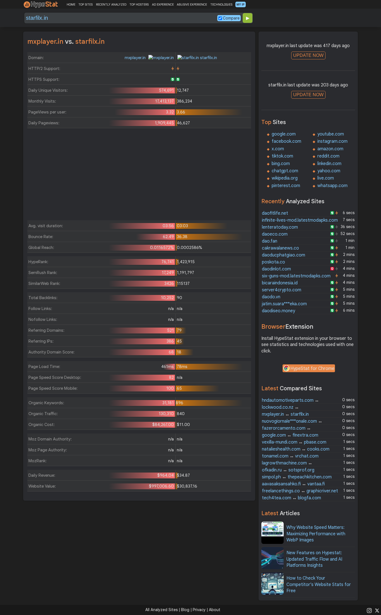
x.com (278, 149)
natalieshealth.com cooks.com (295, 449)
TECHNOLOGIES (221, 4)
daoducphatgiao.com (283, 255)
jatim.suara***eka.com (284, 304)
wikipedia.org (285, 178)
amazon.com (330, 149)
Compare (231, 18)
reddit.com (328, 156)
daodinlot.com (276, 269)
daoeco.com (275, 234)
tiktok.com (282, 156)
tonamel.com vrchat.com (290, 456)
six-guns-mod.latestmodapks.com (296, 276)
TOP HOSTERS (139, 4)
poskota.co (273, 262)
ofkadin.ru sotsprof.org (288, 470)
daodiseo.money (278, 311)
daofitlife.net (275, 213)
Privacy (199, 609)
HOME (71, 4)
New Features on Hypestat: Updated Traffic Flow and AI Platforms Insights (314, 559)
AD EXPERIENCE (163, 4)
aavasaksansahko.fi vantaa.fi (293, 484)
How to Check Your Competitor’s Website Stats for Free (318, 584)
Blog (185, 609)
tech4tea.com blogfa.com (291, 498)
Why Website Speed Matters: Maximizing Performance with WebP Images (315, 534)
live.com (325, 178)
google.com (284, 134)
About (214, 609)
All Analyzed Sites (161, 609)
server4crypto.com (281, 290)
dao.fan (269, 241)
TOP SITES (85, 4)
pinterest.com (286, 185)
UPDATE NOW (308, 55)
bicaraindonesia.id (280, 283)
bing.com (281, 163)
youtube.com (330, 134)
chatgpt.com (285, 171)
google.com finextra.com (290, 435)
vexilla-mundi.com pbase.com (294, 442)
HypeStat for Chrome (312, 368)
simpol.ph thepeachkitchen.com (297, 477)
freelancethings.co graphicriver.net (300, 491)
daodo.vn (271, 297)
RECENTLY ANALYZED (111, 4)
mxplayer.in (136, 57)
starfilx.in (208, 57)
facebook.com (286, 141)
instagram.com (332, 141)
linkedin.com (329, 163)
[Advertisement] (139, 176)
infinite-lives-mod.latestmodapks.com (300, 220)
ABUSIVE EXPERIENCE (192, 4)
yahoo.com (328, 171)
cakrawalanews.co (280, 248)
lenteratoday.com (280, 227)
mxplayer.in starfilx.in (285, 414)
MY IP (241, 4)
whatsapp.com (332, 185)
